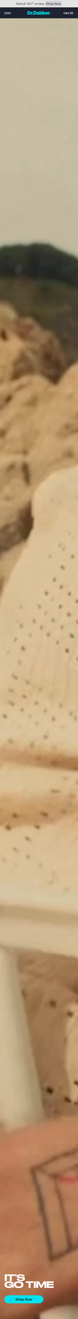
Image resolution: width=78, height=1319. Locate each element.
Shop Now (53, 3)
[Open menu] (7, 13)
